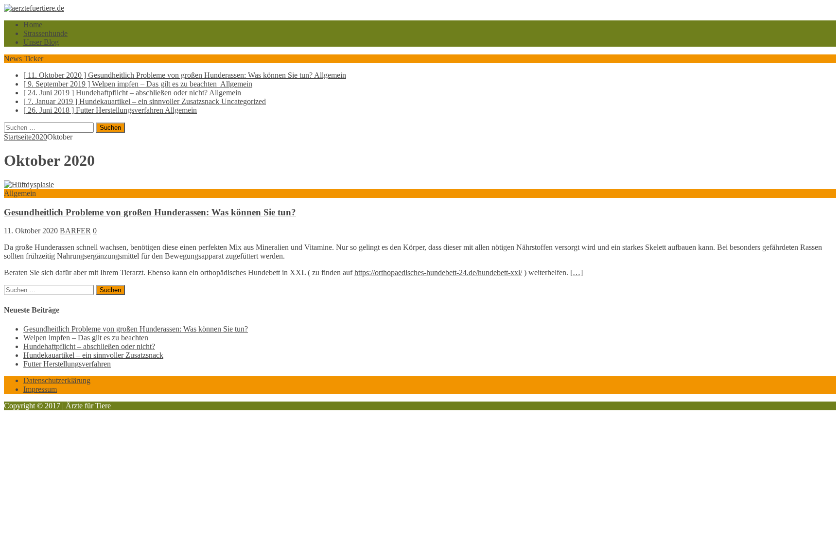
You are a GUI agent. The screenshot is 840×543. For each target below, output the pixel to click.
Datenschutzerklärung (56, 380)
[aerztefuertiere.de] (420, 8)
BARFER (75, 231)
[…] (576, 272)
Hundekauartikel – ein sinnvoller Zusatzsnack (93, 355)
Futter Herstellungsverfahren (67, 364)
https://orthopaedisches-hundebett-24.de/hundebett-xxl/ (438, 272)
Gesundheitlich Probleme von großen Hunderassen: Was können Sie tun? (150, 212)
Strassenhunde (45, 33)
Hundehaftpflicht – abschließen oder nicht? (89, 346)
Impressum (40, 389)
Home (32, 24)
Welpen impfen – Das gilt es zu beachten (86, 337)
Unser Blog (41, 42)
